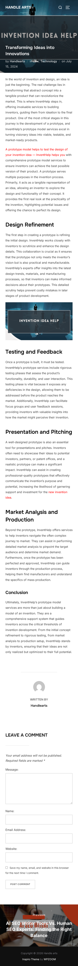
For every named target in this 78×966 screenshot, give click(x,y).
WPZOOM (50, 959)
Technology (48, 61)
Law (36, 61)
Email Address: (15, 830)
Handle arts (18, 7)
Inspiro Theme (30, 959)
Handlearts (17, 61)
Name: (9, 811)
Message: (12, 769)
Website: (11, 849)
